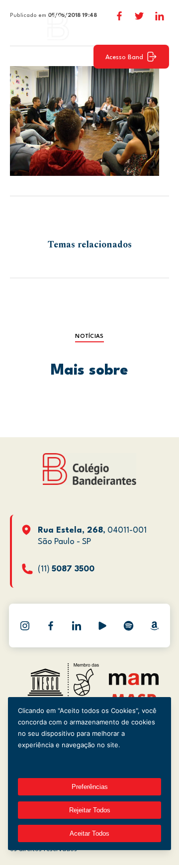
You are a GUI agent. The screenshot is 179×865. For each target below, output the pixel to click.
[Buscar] (157, 26)
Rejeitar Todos (89, 810)
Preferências (90, 786)
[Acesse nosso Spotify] (128, 625)
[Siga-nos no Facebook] (51, 625)
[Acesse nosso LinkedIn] (77, 625)
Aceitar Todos (89, 833)
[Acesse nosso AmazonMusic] (154, 625)
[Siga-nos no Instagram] (25, 625)
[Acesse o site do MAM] (134, 683)
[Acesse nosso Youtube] (102, 625)
